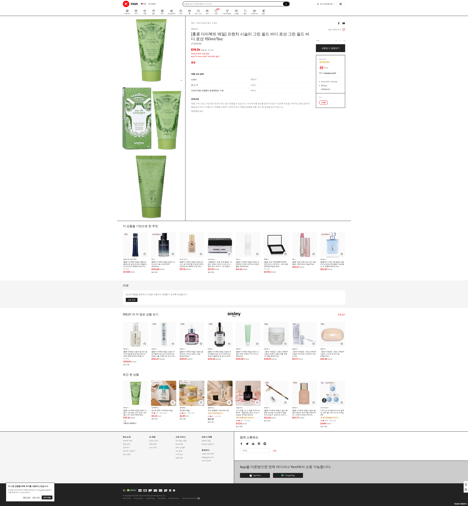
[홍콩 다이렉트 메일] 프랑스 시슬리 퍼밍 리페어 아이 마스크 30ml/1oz (247, 354)
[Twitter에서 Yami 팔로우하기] (247, 443)
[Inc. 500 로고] (124, 490)
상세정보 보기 (197, 111)
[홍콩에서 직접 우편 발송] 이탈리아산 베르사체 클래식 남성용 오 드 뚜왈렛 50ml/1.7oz (332, 264)
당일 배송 (179, 458)
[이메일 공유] (343, 23)
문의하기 (126, 447)
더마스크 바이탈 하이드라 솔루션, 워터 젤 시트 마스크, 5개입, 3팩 (332, 412)
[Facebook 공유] (338, 23)
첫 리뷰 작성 (197, 43)
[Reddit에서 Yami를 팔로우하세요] (264, 443)
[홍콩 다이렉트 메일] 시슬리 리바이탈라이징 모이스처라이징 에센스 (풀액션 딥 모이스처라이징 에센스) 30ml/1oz (220, 354)
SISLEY (194, 29)
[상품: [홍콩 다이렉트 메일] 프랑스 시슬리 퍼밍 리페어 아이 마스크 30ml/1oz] (248, 334)
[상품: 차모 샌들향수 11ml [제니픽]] (220, 393)
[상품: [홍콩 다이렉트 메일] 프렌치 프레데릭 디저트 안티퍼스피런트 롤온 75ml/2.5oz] (248, 244)
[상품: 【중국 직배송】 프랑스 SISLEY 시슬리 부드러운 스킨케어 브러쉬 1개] (304, 334)
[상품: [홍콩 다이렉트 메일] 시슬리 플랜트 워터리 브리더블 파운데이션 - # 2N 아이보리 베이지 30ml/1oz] (304, 393)
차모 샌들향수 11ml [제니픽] (218, 410)
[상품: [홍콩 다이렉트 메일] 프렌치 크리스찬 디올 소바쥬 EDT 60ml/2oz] (163, 244)
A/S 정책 (179, 451)
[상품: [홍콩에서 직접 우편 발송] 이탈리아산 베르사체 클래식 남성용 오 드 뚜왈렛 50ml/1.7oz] (332, 244)
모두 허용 (47, 497)
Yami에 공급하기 (208, 444)
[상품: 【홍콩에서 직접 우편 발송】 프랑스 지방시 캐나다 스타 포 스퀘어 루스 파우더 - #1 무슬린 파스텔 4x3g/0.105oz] (220, 244)
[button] (152, 3)
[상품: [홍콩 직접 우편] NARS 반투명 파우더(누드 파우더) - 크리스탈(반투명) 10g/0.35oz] (276, 244)
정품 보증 (126, 444)
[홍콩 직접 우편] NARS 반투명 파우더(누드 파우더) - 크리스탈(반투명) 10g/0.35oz (276, 264)
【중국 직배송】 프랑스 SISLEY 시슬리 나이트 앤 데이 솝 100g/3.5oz (332, 354)
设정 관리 (26, 497)
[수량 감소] (336, 40)
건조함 (323, 102)
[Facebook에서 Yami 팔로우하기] (241, 443)
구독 (274, 451)
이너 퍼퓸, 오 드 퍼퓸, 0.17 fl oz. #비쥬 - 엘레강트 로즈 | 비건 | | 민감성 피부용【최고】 (248, 412)
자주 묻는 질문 (181, 441)
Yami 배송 (179, 444)
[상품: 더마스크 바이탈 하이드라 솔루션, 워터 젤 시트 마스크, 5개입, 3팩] (332, 393)
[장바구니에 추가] (144, 254)
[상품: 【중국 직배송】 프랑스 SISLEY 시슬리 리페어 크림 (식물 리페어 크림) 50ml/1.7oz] (276, 334)
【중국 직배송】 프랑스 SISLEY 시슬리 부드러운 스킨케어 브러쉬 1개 (304, 354)
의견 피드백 (206, 461)
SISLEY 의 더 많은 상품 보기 (140, 314)
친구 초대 (152, 447)
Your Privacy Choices (189, 498)
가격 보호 (179, 454)
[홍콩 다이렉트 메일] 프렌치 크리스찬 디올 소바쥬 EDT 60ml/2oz (163, 264)
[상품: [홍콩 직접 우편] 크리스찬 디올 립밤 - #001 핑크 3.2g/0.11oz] (304, 244)
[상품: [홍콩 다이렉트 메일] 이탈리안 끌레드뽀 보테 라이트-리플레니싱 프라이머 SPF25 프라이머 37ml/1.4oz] (135, 244)
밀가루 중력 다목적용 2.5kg (161, 410)
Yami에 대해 (127, 441)
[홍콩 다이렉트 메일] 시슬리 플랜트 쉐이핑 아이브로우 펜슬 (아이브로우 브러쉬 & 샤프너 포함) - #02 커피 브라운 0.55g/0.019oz (276, 412)
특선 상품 (126, 454)
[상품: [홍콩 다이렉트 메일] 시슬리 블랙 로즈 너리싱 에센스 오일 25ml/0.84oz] (191, 334)
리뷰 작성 (131, 300)
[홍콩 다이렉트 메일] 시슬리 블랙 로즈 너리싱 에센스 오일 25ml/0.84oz (191, 354)
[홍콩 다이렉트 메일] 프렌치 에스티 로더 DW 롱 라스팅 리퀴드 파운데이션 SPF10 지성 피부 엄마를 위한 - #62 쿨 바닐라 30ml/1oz (192, 264)
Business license (174, 498)
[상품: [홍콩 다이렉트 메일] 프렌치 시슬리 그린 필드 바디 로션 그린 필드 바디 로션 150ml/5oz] (135, 393)
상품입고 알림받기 (129, 423)
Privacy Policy (138, 498)
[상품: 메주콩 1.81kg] (191, 393)
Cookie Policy (150, 498)
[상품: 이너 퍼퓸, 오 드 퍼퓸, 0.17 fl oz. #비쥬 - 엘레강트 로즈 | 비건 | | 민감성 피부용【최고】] (248, 393)
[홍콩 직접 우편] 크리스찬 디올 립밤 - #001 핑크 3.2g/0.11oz (304, 263)
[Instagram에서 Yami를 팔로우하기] (259, 443)
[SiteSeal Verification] (132, 490)
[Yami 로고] (130, 4)
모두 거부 (36, 497)
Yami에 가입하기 (129, 451)
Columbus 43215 (330, 73)
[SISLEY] (234, 314)
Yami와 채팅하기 (460, 504)
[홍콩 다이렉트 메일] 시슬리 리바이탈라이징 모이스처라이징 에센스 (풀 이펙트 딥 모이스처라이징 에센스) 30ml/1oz (163, 354)
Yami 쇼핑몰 (180, 447)
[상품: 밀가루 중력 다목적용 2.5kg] (163, 393)
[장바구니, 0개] (340, 4)
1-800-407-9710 (208, 454)
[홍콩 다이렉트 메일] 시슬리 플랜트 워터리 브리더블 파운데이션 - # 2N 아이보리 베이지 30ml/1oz (304, 412)
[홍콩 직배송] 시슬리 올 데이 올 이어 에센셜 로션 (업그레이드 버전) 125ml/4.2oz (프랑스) (135, 354)
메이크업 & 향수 (204, 23)
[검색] (286, 4)
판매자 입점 (206, 441)
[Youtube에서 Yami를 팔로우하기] (253, 443)
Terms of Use (127, 498)
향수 (215, 23)
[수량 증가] (344, 40)
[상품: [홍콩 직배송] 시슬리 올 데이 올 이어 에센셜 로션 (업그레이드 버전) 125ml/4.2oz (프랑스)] (135, 334)
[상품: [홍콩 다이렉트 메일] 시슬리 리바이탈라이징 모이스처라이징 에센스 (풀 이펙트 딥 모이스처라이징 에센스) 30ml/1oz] (163, 334)
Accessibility (162, 498)
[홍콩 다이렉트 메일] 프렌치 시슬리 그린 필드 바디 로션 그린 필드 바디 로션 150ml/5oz (135, 412)
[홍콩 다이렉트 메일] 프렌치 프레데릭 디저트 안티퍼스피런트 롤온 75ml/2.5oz (247, 264)
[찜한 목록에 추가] (343, 29)
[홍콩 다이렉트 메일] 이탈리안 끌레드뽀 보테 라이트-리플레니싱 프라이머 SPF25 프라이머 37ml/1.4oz (135, 264)
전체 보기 (341, 314)
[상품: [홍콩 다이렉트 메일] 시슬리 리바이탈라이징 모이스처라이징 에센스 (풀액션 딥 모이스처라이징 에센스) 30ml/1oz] (220, 334)
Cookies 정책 (44, 490)
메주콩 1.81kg (185, 410)
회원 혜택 (152, 444)
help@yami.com (208, 457)
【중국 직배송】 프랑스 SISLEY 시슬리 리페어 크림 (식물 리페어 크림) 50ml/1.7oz (276, 354)
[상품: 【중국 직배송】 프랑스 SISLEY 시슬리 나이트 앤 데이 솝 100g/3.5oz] (332, 334)
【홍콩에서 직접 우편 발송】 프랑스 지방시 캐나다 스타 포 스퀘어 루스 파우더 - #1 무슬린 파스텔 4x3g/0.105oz (220, 264)
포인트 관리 (153, 441)
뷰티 (193, 23)
